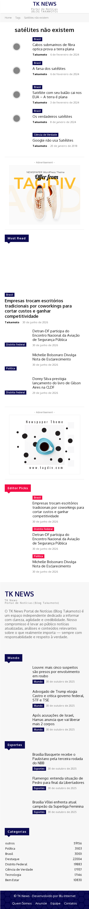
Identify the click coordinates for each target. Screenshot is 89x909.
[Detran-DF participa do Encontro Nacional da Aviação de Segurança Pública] (17, 338)
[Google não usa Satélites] (17, 142)
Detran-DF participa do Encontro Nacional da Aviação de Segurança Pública (56, 335)
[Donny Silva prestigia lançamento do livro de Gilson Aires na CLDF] (17, 386)
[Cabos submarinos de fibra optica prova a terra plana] (17, 46)
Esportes (39, 768)
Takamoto (12, 322)
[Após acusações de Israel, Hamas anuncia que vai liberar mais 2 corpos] (17, 722)
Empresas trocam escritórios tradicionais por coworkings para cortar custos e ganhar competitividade (38, 308)
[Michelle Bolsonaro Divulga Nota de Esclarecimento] (17, 362)
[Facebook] (8, 645)
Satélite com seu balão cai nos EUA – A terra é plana (57, 94)
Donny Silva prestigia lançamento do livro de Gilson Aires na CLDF (57, 383)
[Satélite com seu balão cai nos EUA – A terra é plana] (17, 94)
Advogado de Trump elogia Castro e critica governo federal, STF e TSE (58, 695)
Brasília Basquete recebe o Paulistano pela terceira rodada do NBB (58, 758)
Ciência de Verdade (45, 134)
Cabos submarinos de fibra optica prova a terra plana (54, 46)
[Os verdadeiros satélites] (17, 118)
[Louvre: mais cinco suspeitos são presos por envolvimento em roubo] (17, 674)
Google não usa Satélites (53, 140)
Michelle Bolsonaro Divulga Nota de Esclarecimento (54, 357)
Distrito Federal (15, 344)
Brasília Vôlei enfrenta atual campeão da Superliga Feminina (58, 804)
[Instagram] (14, 645)
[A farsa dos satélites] (17, 70)
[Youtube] (21, 645)
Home (8, 17)
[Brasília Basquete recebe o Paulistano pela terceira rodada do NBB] (17, 761)
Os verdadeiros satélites (52, 116)
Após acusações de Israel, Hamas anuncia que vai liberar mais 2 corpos (56, 719)
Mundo (38, 681)
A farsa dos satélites (49, 68)
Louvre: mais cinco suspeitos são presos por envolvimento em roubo (56, 671)
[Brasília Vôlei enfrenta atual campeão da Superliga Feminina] (17, 809)
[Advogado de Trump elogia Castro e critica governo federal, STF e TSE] (17, 699)
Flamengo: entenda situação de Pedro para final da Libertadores (58, 780)
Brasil (9, 294)
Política (10, 368)
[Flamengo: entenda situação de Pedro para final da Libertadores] (17, 785)
